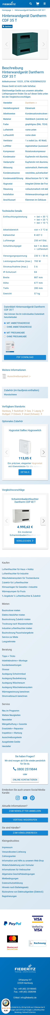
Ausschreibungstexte (12, 737)
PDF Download (25, 357)
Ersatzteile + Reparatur (12, 728)
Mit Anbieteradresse (18, 323)
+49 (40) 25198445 (27, 989)
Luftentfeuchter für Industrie (15, 573)
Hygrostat (37, 463)
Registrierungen (9, 896)
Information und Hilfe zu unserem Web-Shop (23, 860)
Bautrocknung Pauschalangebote (17, 632)
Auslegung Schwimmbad (14, 674)
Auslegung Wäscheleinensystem (17, 687)
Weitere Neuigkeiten (11, 715)
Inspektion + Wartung (12, 733)
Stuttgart (6, 414)
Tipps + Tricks (8, 656)
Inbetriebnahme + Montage (14, 660)
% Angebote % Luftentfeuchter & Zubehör (21, 596)
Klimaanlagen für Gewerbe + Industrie (19, 587)
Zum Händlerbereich (25, 832)
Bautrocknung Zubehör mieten (16, 619)
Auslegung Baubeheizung (14, 678)
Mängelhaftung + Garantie (14, 724)
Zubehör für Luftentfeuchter (15, 582)
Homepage (6, 10)
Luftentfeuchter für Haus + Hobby (18, 569)
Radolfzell (19, 411)
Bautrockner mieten (11, 610)
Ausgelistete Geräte (11, 742)
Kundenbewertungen (11, 665)
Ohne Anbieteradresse (19, 327)
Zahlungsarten (9, 856)
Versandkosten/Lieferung (14, 852)
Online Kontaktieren (25, 779)
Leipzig (38, 411)
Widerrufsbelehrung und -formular (18, 865)
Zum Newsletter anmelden (25, 811)
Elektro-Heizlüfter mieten (13, 615)
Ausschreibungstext (18, 376)
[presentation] (6, 44)
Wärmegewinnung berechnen (15, 691)
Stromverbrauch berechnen (14, 696)
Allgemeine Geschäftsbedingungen (18, 874)
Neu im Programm (10, 710)
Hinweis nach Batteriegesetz (15, 887)
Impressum (7, 847)
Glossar (5, 669)
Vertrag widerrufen (25, 819)
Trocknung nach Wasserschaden (17, 624)
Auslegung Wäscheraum (13, 683)
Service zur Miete (10, 637)
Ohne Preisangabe (17, 336)
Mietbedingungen (10, 878)
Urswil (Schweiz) (32, 414)
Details (25, 472)
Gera (29, 411)
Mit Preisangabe (16, 332)
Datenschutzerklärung (12, 883)
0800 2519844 (27, 769)
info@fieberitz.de (28, 997)
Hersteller (6, 746)
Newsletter (7, 719)
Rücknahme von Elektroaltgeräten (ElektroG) (22, 891)
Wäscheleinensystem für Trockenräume (20, 578)
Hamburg (6, 411)
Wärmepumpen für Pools (13, 591)
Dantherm (30, 103)
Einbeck (17, 414)
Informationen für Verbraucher (16, 869)
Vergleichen (23, 541)
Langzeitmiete (8, 641)
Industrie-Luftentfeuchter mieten (17, 628)
